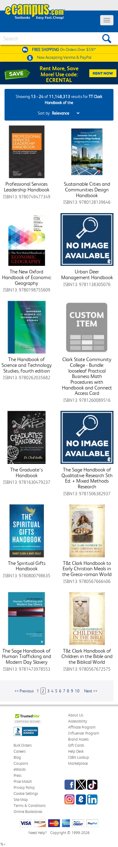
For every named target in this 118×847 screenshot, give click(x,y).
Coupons (21, 763)
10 (77, 690)
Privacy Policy (24, 787)
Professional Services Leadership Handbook (26, 187)
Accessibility (77, 721)
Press (17, 775)
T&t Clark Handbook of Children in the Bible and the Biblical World (87, 656)
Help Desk (76, 751)
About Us (75, 715)
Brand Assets (78, 739)
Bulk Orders (23, 745)
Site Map (21, 799)
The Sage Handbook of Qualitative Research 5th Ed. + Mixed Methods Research (87, 478)
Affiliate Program (82, 727)
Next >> (90, 690)
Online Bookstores (28, 811)
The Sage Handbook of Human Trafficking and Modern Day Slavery (26, 656)
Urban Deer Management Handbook (87, 274)
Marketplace (78, 763)
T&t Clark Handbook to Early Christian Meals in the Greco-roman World (87, 568)
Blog (17, 757)
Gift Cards (76, 745)
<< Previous (24, 690)
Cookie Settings (26, 793)
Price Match (23, 781)
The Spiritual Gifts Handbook (26, 566)
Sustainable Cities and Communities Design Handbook (87, 189)
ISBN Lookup (78, 757)
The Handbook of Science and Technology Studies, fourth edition (27, 364)
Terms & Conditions (30, 805)
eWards (20, 769)
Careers (20, 751)
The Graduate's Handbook (26, 472)
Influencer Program (83, 733)
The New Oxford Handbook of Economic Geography (26, 277)
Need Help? (37, 832)
